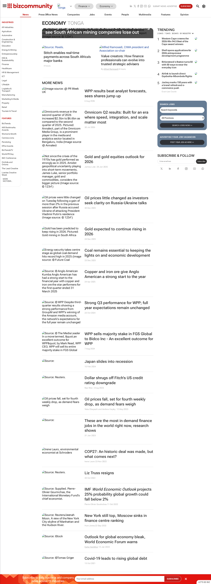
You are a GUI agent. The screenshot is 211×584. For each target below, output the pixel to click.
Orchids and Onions (7, 163)
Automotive (7, 35)
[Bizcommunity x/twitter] (135, 6)
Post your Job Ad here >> (182, 142)
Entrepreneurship (9, 54)
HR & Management (10, 72)
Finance (5, 64)
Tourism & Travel (9, 111)
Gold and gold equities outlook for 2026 (114, 159)
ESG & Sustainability (8, 59)
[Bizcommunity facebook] (138, 6)
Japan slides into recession (109, 361)
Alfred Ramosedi (111, 69)
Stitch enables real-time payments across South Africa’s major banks (67, 57)
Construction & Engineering (8, 40)
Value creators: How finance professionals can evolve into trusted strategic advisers (123, 60)
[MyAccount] (204, 6)
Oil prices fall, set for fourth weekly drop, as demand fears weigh (115, 401)
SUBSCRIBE (173, 579)
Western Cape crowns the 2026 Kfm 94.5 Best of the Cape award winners (175, 41)
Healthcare (7, 68)
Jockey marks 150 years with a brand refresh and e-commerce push (177, 85)
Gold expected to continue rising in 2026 (115, 231)
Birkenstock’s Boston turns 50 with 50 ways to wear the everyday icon (177, 65)
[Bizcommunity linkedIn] (131, 6)
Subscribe (201, 161)
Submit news (159, 6)
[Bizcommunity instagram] (141, 6)
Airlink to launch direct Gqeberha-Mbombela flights (177, 75)
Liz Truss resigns (99, 473)
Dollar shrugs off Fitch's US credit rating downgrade (114, 380)
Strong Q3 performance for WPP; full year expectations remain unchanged (117, 305)
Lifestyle (5, 84)
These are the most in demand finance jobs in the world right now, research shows (118, 425)
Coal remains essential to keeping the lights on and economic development (118, 253)
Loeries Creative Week (9, 173)
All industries (7, 27)
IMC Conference (9, 158)
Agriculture (7, 31)
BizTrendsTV (7, 150)
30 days (175, 33)
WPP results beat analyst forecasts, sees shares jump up (116, 93)
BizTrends (6, 123)
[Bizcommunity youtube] (145, 6)
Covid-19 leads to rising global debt (116, 558)
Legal (4, 80)
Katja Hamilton (91, 547)
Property (5, 103)
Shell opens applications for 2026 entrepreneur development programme (176, 53)
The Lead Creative (10, 168)
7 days (167, 33)
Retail (4, 107)
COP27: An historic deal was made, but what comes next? (119, 454)
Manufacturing (8, 95)
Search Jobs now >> (182, 125)
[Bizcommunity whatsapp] (149, 6)
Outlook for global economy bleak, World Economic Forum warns (115, 539)
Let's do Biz (204, 582)
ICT (3, 76)
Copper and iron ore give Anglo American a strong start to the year (115, 274)
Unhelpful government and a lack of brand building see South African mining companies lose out (97, 30)
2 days (160, 33)
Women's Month (9, 134)
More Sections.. (7, 180)
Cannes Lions (8, 138)
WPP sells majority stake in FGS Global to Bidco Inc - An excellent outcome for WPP (119, 339)
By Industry (186, 33)
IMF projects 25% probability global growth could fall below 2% (118, 494)
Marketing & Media (10, 99)
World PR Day (8, 154)
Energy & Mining (9, 50)
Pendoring (6, 142)
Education (6, 46)
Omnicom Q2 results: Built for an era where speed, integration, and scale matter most (116, 117)
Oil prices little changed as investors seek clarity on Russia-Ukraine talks (116, 200)
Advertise (172, 6)
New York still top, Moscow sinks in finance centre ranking (116, 518)
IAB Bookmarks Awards (8, 128)
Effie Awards (7, 146)
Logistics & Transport (7, 89)
